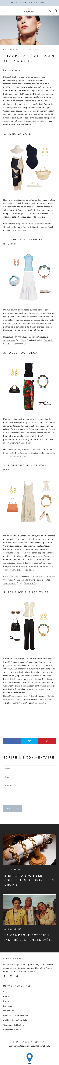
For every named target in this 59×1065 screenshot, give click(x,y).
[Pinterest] (17, 976)
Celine (41, 699)
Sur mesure (8, 1006)
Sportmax (33, 336)
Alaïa (18, 699)
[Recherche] (50, 10)
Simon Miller (9, 453)
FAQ (5, 991)
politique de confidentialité (15, 1020)
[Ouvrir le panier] (55, 10)
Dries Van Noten (34, 449)
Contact (6, 996)
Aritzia (31, 696)
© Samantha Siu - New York (29, 1042)
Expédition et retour (12, 1029)
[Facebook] (4, 976)
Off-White (8, 227)
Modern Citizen (16, 696)
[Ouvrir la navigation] (3, 11)
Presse (6, 1001)
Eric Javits (27, 227)
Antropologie (9, 340)
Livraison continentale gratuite (29, 3)
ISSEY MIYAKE (16, 336)
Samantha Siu (19, 230)
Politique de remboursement (16, 1015)
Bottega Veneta (21, 223)
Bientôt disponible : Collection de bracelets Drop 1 (29, 880)
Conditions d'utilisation (13, 1025)
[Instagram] (11, 976)
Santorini (39, 223)
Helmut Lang (15, 449)
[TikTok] (24, 976)
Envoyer (12, 808)
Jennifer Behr (28, 579)
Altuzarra (14, 576)
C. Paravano (36, 576)
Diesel (23, 340)
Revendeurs (8, 1010)
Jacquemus (42, 227)
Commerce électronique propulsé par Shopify (29, 1046)
